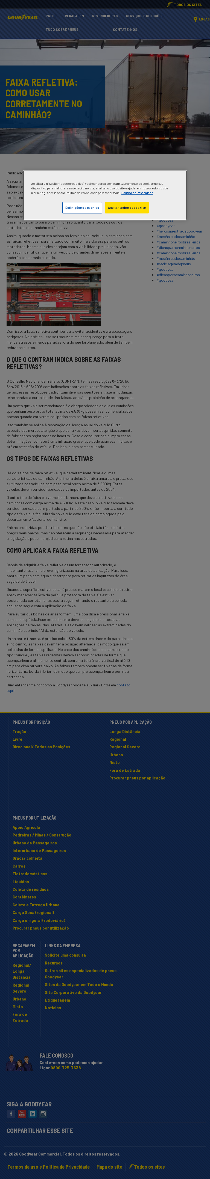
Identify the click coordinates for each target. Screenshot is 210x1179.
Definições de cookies (82, 207)
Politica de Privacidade (137, 193)
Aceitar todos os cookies (127, 207)
